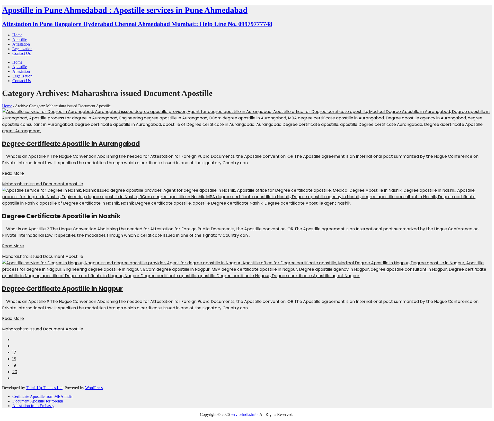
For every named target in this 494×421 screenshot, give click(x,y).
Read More (13, 173)
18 (14, 359)
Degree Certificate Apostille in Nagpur (62, 288)
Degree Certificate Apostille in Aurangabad (71, 143)
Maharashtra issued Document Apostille (42, 184)
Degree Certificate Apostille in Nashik (61, 216)
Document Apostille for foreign (37, 401)
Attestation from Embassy (33, 406)
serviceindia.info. (245, 414)
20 (14, 372)
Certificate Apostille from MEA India (42, 396)
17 (14, 352)
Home (7, 106)
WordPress (94, 387)
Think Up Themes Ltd (44, 387)
